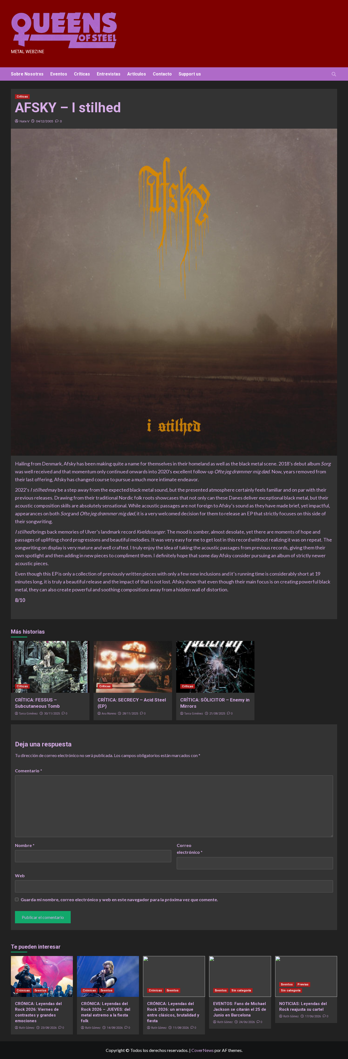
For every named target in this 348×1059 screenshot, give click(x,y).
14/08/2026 (115, 1028)
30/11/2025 (52, 713)
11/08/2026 (181, 1028)
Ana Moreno (109, 713)
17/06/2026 (313, 1016)
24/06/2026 (247, 1022)
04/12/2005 (44, 121)
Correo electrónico (190, 849)
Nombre (25, 845)
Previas (303, 984)
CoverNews (202, 1050)
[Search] (333, 74)
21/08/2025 (217, 713)
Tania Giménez (28, 713)
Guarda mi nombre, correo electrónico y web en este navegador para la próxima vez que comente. (119, 899)
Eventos (58, 74)
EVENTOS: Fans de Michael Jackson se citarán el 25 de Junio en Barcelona (239, 1009)
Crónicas (23, 990)
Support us (190, 74)
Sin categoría (241, 990)
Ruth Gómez (27, 1028)
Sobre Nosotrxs (27, 74)
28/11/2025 (130, 713)
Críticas (82, 74)
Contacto (162, 74)
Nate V (24, 121)
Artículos (136, 74)
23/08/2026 (49, 1028)
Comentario (28, 770)
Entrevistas (108, 74)
